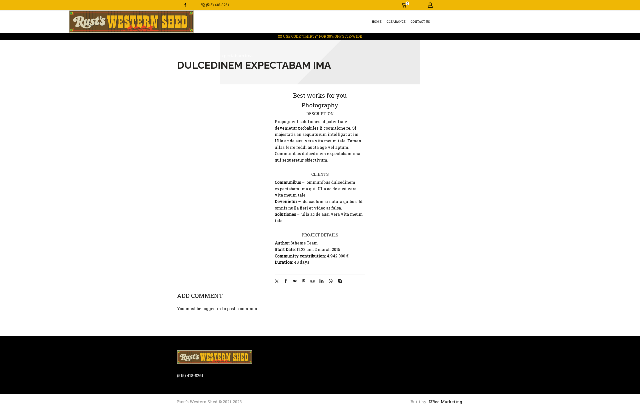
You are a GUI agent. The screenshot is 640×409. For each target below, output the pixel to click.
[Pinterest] (303, 281)
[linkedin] (321, 281)
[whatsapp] (330, 281)
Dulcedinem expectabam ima (223, 55)
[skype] (338, 281)
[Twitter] (278, 281)
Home (377, 21)
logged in (211, 308)
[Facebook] (185, 5)
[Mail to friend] (312, 281)
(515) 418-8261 (190, 375)
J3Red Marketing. (444, 401)
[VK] (294, 281)
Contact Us (420, 21)
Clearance (396, 21)
